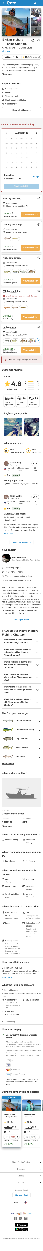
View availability (30, 214)
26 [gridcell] (21, 162)
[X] (20, 1219)
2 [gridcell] (21, 167)
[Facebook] (15, 1219)
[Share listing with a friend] (32, 40)
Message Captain (21, 620)
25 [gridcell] (16, 162)
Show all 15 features (21, 110)
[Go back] (4, 3)
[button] (21, 177)
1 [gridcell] (16, 167)
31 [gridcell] (12, 167)
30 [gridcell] (7, 167)
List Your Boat (21, 1195)
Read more (8, 533)
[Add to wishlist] (38, 40)
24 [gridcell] (12, 162)
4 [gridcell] (31, 167)
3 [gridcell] (26, 167)
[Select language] (25, 1202)
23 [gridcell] (7, 162)
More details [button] (7, 978)
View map (6, 51)
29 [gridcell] (36, 162)
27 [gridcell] (26, 162)
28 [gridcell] (31, 162)
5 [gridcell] (36, 167)
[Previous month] (36, 132)
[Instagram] (25, 1219)
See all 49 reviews (20, 542)
